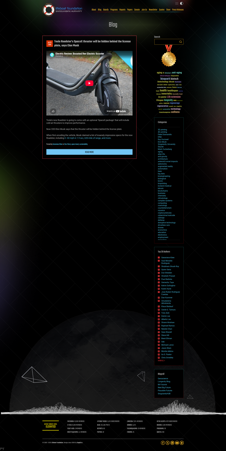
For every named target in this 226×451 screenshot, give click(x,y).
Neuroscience (180, 100)
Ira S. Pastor (166, 354)
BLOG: (99, 425)
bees (160, 171)
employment (163, 237)
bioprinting (162, 183)
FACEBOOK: (70, 421)
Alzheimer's (168, 73)
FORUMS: (129, 432)
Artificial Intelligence (165, 76)
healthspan (172, 90)
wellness (175, 112)
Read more (89, 152)
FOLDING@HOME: (132, 428)
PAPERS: (99, 432)
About (94, 9)
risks (175, 106)
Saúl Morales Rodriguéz (166, 262)
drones (160, 227)
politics (161, 103)
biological (162, 178)
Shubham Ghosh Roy (170, 266)
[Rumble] (182, 443)
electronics (162, 235)
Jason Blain (166, 348)
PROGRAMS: (160, 428)
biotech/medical (164, 186)
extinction (169, 87)
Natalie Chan (166, 329)
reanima (166, 103)
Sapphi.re (79, 442)
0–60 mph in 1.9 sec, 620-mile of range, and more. (88, 138)
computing (162, 203)
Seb (163, 342)
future (174, 87)
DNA (160, 137)
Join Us (144, 9)
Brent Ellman (166, 338)
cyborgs (161, 218)
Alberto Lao (166, 319)
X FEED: (69, 425)
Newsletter (153, 9)
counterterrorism (165, 208)
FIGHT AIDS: (71, 428)
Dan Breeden (166, 273)
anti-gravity (162, 156)
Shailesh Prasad (168, 276)
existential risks (161, 88)
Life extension (174, 97)
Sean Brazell (166, 332)
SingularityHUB (164, 394)
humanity (181, 91)
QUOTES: (159, 432)
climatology (163, 198)
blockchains (163, 191)
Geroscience (163, 378)
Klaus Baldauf (167, 306)
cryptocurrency (171, 85)
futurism (179, 88)
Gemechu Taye (167, 282)
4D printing (162, 132)
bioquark (165, 79)
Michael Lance (167, 345)
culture (177, 85)
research (171, 106)
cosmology (162, 205)
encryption (162, 240)
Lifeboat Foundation (57, 442)
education (162, 232)
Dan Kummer (166, 297)
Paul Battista (166, 279)
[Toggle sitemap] (176, 3)
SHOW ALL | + (161, 360)
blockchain (178, 82)
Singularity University (166, 144)
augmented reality (165, 166)
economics (162, 230)
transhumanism (164, 112)
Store (168, 9)
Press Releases (178, 9)
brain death (160, 85)
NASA (175, 101)
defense (161, 220)
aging (159, 72)
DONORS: (129, 425)
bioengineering (164, 176)
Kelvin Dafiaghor (168, 285)
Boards (106, 9)
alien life (161, 154)
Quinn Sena (166, 269)
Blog (99, 9)
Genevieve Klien (57, 144)
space (160, 109)
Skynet (160, 147)
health (163, 90)
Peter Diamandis (165, 134)
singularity (179, 106)
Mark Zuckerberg (165, 149)
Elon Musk (67, 144)
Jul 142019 (49, 44)
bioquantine (175, 76)
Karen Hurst (166, 289)
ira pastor (162, 97)
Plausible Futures (165, 390)
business (161, 193)
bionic (160, 181)
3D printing (162, 130)
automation (162, 169)
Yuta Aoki (165, 313)
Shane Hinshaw (167, 322)
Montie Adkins (167, 351)
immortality (166, 93)
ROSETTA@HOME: (72, 432)
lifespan (159, 100)
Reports (122, 9)
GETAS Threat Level (50, 426)
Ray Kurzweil (163, 139)
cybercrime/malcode (166, 215)
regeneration (162, 106)
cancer (165, 85)
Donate (137, 9)
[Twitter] (168, 443)
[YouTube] (177, 443)
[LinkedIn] (172, 443)
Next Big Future (164, 387)
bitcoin (171, 82)
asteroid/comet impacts (168, 161)
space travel (75, 144)
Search (180, 42)
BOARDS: (159, 425)
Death (180, 85)
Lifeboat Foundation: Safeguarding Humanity (62, 9)
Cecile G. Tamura (168, 310)
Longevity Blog (164, 381)
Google (157, 91)
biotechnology (162, 82)
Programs (114, 9)
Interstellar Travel (177, 94)
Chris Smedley (167, 357)
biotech (174, 79)
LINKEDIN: (130, 421)
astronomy (162, 164)
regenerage (175, 103)
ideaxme (158, 94)
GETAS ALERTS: (161, 421)
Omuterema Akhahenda (166, 302)
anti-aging (177, 72)
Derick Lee (165, 316)
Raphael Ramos (168, 326)
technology (176, 109)
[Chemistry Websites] (169, 56)
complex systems (165, 200)
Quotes (161, 9)
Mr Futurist (162, 384)
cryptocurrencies (165, 213)
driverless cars (164, 225)
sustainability (83, 144)
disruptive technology (167, 222)
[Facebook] (163, 443)
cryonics (161, 210)
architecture (163, 159)
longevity (168, 100)
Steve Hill (165, 335)
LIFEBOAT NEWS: (102, 421)
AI (163, 73)
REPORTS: (100, 428)
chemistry (162, 196)
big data (161, 174)
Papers (129, 9)
